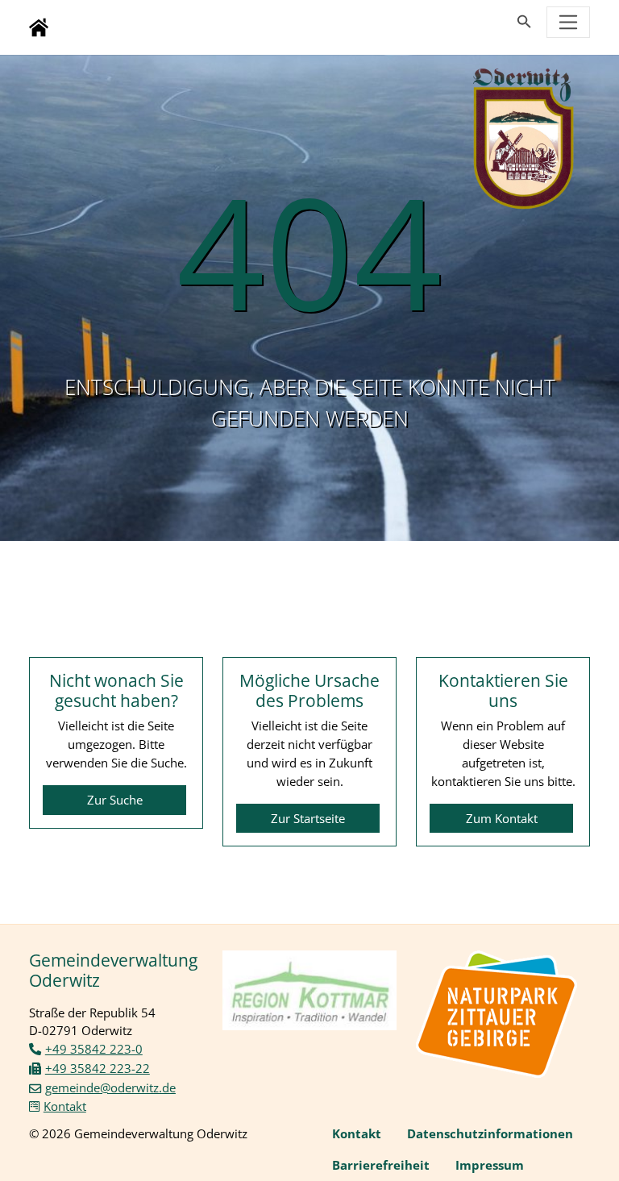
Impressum (489, 1165)
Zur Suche (115, 800)
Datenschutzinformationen (490, 1133)
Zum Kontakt (502, 818)
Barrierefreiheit (381, 1165)
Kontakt (65, 1106)
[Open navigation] (568, 22)
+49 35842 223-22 (97, 1068)
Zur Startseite (308, 818)
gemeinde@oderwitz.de (110, 1087)
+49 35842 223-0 (94, 1049)
